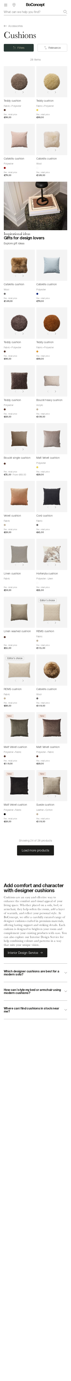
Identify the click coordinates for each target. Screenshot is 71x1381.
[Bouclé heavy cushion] (51, 381)
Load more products (35, 850)
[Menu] (6, 5)
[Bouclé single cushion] (19, 438)
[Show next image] (23, 92)
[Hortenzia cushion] (51, 554)
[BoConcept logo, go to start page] (35, 5)
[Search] (65, 12)
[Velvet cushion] (19, 496)
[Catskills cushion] (19, 139)
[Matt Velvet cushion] (51, 438)
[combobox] (35, 12)
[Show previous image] (15, 92)
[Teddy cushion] (19, 81)
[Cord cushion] (51, 496)
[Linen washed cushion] (19, 612)
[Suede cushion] (51, 785)
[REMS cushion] (51, 612)
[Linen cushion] (19, 554)
